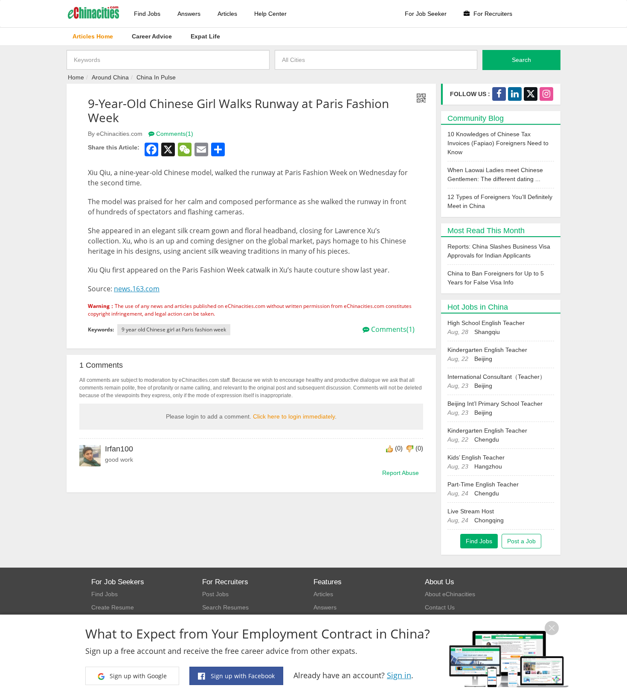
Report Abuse (400, 472)
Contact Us (440, 607)
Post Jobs (215, 594)
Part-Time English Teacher (483, 484)
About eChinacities (450, 594)
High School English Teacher (486, 322)
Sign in (399, 675)
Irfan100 (119, 449)
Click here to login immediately (294, 416)
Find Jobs (147, 13)
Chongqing (489, 520)
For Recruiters (492, 13)
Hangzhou (488, 466)
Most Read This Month (486, 230)
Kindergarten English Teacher (487, 349)
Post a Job (521, 541)
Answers (188, 13)
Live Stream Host (470, 511)
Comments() (173, 133)
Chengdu (486, 439)
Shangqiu (487, 331)
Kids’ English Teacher (476, 457)
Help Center (270, 13)
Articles (227, 13)
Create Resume (112, 607)
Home (76, 77)
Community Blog (475, 118)
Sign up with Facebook (242, 676)
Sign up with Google (137, 676)
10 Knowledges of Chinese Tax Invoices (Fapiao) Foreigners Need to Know (498, 143)
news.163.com (137, 288)
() (399, 448)
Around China (110, 77)
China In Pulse (156, 77)
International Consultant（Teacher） (496, 376)
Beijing (483, 358)
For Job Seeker (426, 13)
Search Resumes (225, 607)
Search (521, 59)
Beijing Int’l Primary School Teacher (495, 403)
